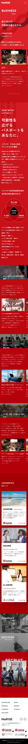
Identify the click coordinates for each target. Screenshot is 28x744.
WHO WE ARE (6, 702)
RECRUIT (16, 706)
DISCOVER (5, 713)
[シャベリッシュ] (8, 734)
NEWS (16, 702)
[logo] (7, 719)
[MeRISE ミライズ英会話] (8, 730)
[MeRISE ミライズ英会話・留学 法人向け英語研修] (20, 734)
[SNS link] (21, 720)
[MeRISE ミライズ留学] (20, 730)
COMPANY (5, 709)
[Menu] (25, 2)
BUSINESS (5, 706)
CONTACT (17, 709)
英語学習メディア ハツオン (8, 740)
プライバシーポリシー (21, 740)
